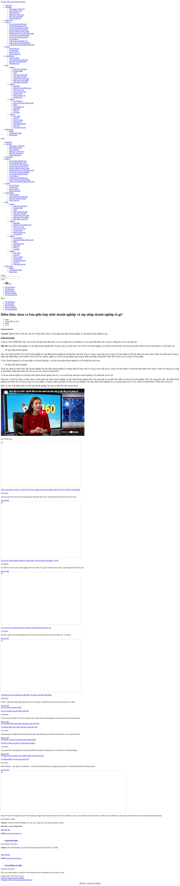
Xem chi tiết (5, 500)
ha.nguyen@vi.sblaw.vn (14, 833)
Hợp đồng (16, 86)
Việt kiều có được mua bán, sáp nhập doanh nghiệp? (18, 743)
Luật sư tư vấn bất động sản (18, 41)
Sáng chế (16, 125)
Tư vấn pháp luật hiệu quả (17, 24)
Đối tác (11, 131)
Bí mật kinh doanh (19, 124)
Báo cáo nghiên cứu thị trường (19, 31)
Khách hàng (9, 129)
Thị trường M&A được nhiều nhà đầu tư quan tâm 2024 (19, 727)
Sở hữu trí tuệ (17, 94)
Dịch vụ (7, 22)
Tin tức (7, 47)
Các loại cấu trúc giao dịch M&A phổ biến (15, 711)
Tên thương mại (18, 107)
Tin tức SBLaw (14, 48)
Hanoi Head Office (11, 840)
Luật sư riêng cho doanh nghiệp (19, 43)
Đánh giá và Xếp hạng (16, 15)
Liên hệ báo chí (14, 63)
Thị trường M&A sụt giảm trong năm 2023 (15, 759)
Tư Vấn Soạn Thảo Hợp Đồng (19, 35)
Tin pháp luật (13, 50)
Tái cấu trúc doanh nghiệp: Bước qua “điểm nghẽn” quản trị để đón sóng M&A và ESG (30, 560)
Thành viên (8, 20)
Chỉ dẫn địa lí (17, 97)
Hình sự (16, 110)
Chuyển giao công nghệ (21, 78)
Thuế (15, 73)
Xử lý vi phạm (18, 120)
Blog (6, 65)
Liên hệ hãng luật (15, 18)
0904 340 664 (5, 830)
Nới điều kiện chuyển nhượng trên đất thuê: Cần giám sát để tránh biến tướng (26, 695)
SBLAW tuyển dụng (16, 16)
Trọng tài (16, 118)
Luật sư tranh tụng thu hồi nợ (18, 30)
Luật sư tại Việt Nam (20, 69)
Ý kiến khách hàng (15, 133)
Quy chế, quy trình (19, 92)
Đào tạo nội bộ (14, 52)
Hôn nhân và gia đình (20, 82)
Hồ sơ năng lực (14, 13)
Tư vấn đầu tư (14, 39)
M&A (15, 105)
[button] (90, 139)
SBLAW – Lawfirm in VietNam (90, 883)
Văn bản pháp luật (19, 127)
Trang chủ (8, 5)
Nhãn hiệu (16, 109)
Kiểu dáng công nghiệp (21, 80)
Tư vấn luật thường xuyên (17, 26)
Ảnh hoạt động (14, 58)
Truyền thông (9, 56)
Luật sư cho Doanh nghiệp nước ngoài (22, 45)
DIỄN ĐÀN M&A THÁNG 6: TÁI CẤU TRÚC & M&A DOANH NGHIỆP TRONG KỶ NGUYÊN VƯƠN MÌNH (40, 490)
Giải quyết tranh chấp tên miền (23, 103)
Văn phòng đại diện (19, 77)
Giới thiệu (8, 7)
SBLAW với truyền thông (17, 62)
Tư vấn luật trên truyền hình (18, 60)
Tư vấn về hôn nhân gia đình (18, 28)
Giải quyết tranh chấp (20, 75)
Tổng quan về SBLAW (17, 9)
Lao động (16, 112)
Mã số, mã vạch (18, 90)
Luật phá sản (17, 122)
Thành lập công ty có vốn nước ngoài (21, 33)
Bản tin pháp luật (14, 54)
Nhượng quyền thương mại (22, 88)
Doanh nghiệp (18, 71)
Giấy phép (16, 116)
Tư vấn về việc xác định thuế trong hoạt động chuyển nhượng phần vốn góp (26, 628)
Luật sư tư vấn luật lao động (18, 37)
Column (11, 67)
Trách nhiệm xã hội (15, 11)
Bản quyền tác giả (19, 95)
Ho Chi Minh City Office (13, 865)
